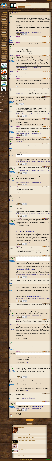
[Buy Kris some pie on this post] (45, 42)
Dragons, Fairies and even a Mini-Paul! (24, 113)
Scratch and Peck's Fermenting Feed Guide (38, 406)
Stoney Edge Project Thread (19, 76)
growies (4, 14)
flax (16, 27)
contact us (15, 460)
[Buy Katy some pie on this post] (45, 143)
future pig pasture (21, 427)
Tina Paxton (10, 88)
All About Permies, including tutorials (41, 113)
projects (4, 51)
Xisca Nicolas (10, 351)
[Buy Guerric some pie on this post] (45, 279)
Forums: (11, 12)
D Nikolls (10, 186)
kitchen (4, 25)
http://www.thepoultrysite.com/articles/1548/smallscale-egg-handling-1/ (34, 296)
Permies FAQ (17, 113)
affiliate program (20, 460)
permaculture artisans (4, 38)
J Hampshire (10, 36)
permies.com (4, 55)
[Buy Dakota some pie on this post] (45, 324)
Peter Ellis (10, 78)
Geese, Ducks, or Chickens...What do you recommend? (26, 437)
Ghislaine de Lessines (11, 71)
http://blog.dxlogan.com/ (30, 101)
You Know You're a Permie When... (32, 113)
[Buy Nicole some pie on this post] (45, 55)
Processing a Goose (21, 435)
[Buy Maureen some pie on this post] (45, 303)
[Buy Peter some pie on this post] (45, 78)
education (4, 42)
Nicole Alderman (11, 15)
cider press (4, 49)
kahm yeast (20, 291)
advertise (17, 460)
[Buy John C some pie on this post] (45, 393)
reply (30, 419)
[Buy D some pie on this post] (45, 186)
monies (4, 23)
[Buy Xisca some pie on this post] (45, 351)
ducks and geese (14, 12)
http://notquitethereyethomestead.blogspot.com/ (21, 93)
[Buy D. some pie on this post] (45, 96)
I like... (9, 39)
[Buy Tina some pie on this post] (45, 88)
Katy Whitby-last (11, 143)
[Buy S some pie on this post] (45, 118)
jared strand (10, 319)
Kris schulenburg (11, 42)
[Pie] (6, 0)
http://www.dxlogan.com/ (42, 101)
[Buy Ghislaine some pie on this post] (45, 71)
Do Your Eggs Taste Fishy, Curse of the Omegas (29, 231)
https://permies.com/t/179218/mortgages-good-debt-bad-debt (28, 398)
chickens (17, 12)
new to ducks (20, 438)
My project (27, 362)
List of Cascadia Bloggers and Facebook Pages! (36, 32)
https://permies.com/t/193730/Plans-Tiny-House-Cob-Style (23, 415)
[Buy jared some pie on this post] (45, 319)
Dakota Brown (10, 324)
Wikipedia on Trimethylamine (32, 230)
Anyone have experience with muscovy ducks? (25, 434)
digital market (4, 53)
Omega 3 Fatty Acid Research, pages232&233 (41, 230)
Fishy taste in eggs (21, 455)
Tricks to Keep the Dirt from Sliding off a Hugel (25, 32)
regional (4, 40)
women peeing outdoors (22, 449)
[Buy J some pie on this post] (45, 36)
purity (4, 27)
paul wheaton (34, 460)
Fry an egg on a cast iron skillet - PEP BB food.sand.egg (26, 440)
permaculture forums (4, 12)
